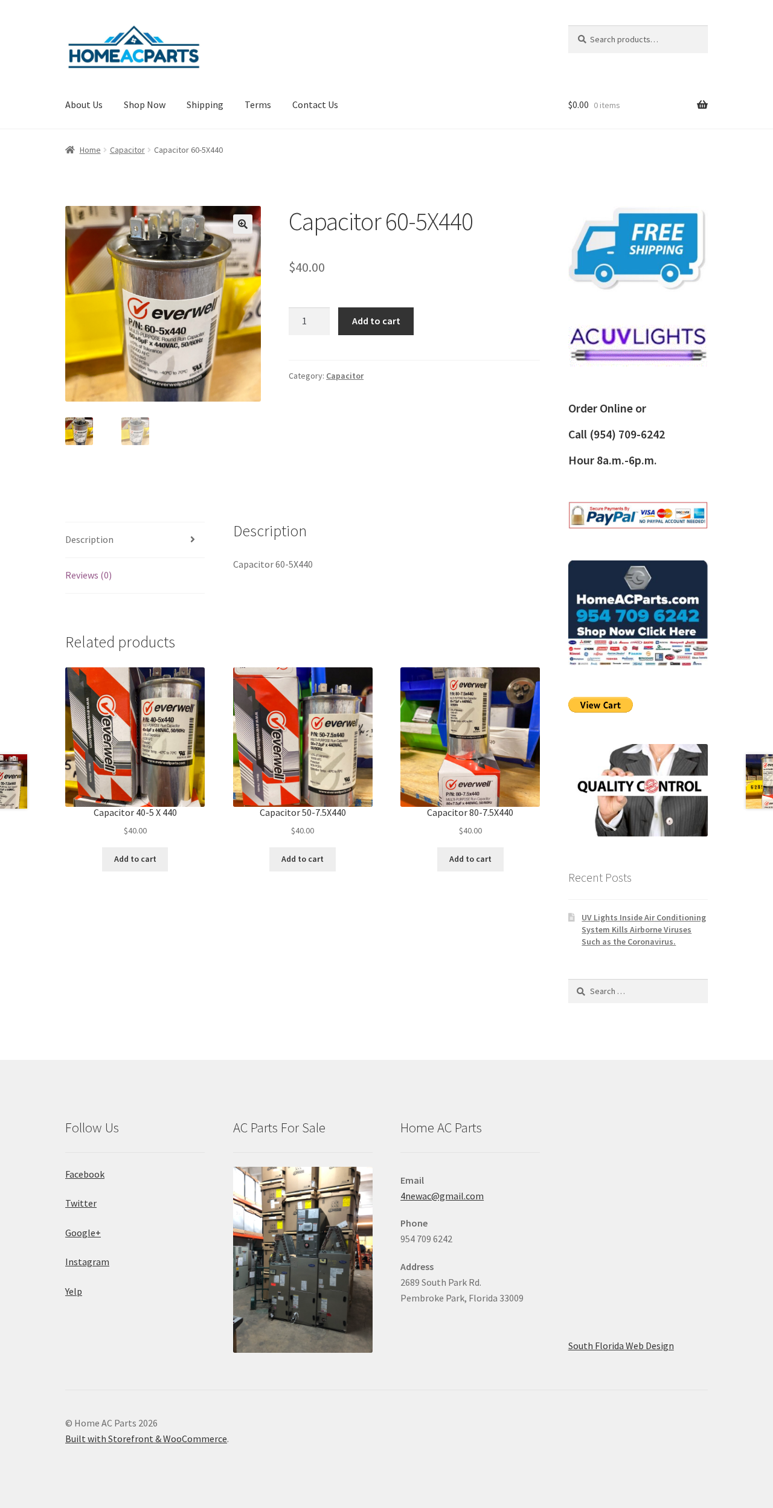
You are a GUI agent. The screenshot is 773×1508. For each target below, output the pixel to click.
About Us (84, 104)
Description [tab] (89, 539)
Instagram (87, 1262)
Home (90, 149)
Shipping (205, 104)
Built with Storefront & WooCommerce (146, 1439)
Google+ (83, 1233)
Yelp (73, 1291)
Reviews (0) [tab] (88, 575)
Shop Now (144, 104)
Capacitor (127, 149)
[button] (242, 224)
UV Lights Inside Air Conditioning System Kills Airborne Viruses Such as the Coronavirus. (644, 929)
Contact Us (315, 104)
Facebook (84, 1174)
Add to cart (376, 321)
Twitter (81, 1203)
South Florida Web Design (621, 1346)
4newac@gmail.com (442, 1196)
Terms (258, 104)
